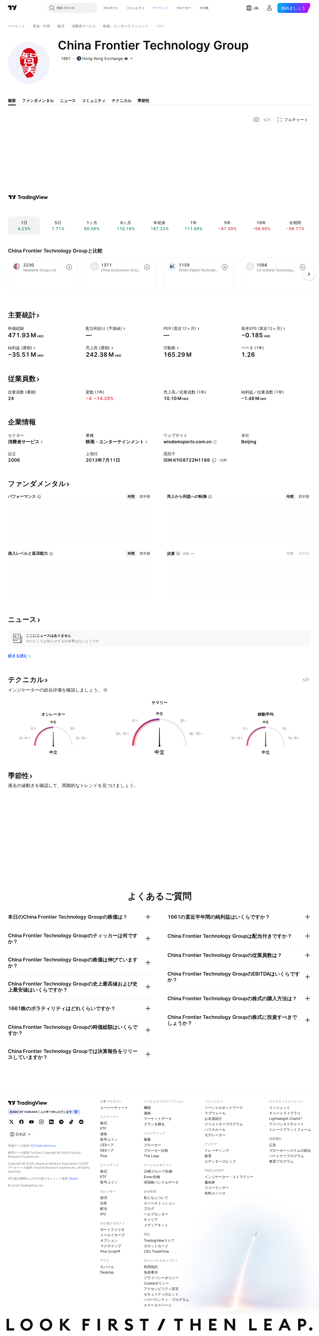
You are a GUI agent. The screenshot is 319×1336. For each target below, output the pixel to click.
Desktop (107, 1272)
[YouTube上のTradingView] (31, 1121)
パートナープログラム (286, 1156)
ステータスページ (158, 1305)
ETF (103, 1128)
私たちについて (156, 1197)
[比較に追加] (69, 267)
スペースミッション (159, 1203)
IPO (103, 1214)
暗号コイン (109, 1139)
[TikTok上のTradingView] (71, 1121)
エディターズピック (220, 1161)
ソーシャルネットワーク (224, 1107)
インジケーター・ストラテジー (229, 1177)
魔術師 (210, 1182)
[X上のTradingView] (11, 1121)
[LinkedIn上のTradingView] (51, 1121)
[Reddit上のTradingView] (81, 1121)
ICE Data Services (43, 1145)
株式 (103, 1123)
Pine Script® (110, 1251)
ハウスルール (215, 1129)
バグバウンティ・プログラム (166, 1299)
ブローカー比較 (156, 1150)
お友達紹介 (213, 1118)
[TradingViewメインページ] (27, 1102)
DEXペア (107, 1150)
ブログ (149, 1208)
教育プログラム (281, 1161)
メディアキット (156, 1225)
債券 (103, 1134)
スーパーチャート (114, 1107)
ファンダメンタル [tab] (38, 100)
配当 (103, 1208)
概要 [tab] (12, 100)
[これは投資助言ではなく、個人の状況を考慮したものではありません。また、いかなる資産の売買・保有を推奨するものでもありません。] (105, 690)
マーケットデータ (158, 1118)
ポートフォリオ (112, 1229)
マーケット (160, 8)
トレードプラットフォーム (290, 1129)
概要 (147, 1139)
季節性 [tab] (144, 100)
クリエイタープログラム (224, 1124)
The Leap (151, 1156)
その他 (203, 8)
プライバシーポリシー (161, 1278)
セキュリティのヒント (161, 1294)
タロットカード (156, 1246)
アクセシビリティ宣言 (161, 1289)
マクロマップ (110, 1246)
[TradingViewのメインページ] (12, 7)
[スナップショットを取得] (256, 119)
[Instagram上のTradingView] (41, 1121)
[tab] (131, 496)
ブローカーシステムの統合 (290, 1150)
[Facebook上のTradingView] (21, 1121)
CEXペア (107, 1145)
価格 (147, 1113)
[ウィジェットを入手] (267, 119)
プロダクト (110, 8)
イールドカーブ (112, 1235)
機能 (147, 1107)
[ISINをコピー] (214, 460)
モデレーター (215, 1135)
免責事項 (151, 1272)
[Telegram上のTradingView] (61, 1121)
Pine (103, 1156)
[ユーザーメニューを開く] (269, 8)
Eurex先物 (152, 1177)
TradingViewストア (159, 1240)
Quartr (73, 1178)
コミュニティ (135, 8)
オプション (109, 1240)
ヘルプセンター (156, 1214)
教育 (208, 1156)
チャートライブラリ (285, 1113)
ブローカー (183, 8)
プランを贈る (154, 1124)
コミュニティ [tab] (94, 100)
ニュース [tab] (68, 100)
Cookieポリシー (156, 1283)
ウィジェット (279, 1107)
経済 (103, 1197)
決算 (103, 1203)
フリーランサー (217, 1188)
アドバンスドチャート (286, 1124)
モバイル (107, 1267)
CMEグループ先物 (158, 1171)
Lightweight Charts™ (285, 1118)
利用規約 (151, 1267)
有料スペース (215, 1193)
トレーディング (217, 1150)
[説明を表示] (27, 328)
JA (255, 7)
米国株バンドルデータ (161, 1182)
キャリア (151, 1219)
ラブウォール (215, 1113)
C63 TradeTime (156, 1251)
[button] (122, 8)
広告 (272, 1145)
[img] (126, 58)
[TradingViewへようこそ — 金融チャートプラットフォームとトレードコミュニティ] (28, 197)
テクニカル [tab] (122, 100)
